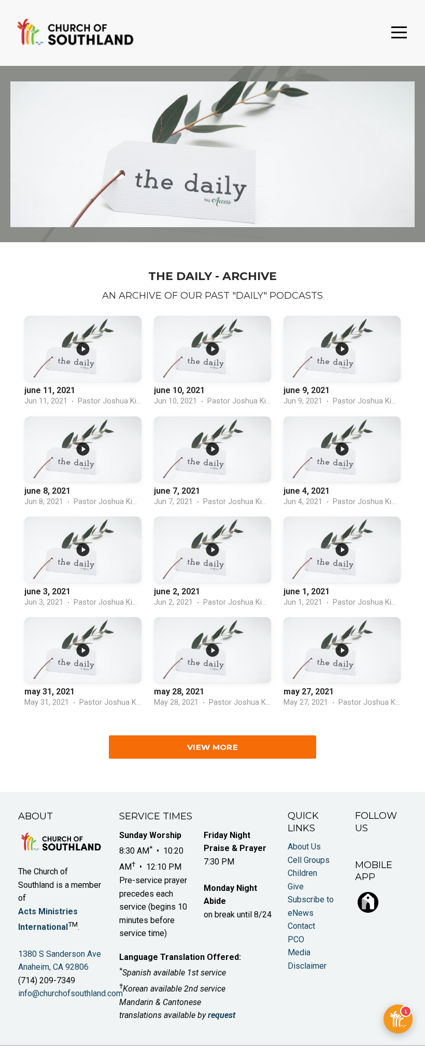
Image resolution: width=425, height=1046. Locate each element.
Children (302, 873)
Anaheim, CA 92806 (53, 967)
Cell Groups (309, 860)
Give (296, 886)
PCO (296, 939)
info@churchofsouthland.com (70, 993)
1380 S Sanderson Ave (60, 954)
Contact (301, 926)
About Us (304, 847)
